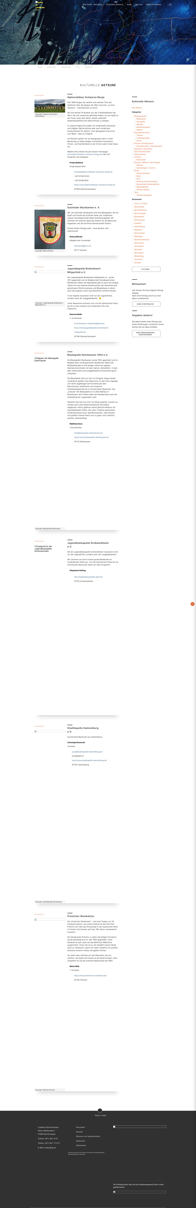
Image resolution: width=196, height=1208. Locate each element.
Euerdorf (138, 223)
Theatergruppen (143, 138)
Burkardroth (139, 216)
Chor (138, 179)
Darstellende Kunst (142, 132)
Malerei (139, 130)
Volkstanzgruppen (144, 195)
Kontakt (79, 1132)
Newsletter (80, 1127)
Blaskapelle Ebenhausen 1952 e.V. (87, 354)
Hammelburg (139, 226)
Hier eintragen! (145, 304)
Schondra (138, 259)
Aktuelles (98, 4)
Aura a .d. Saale (140, 203)
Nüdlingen (138, 236)
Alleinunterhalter (143, 173)
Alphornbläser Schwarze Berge (86, 97)
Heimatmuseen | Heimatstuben (149, 146)
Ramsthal (138, 249)
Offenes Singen (142, 189)
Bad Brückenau (140, 210)
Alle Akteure (137, 108)
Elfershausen (139, 220)
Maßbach (138, 230)
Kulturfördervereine (142, 151)
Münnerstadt (139, 233)
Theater (139, 135)
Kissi (129, 4)
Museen (139, 165)
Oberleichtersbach (141, 239)
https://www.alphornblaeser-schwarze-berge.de (94, 185)
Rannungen (138, 253)
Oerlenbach (139, 246)
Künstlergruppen (143, 127)
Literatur (137, 157)
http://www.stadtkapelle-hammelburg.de (89, 760)
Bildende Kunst (140, 116)
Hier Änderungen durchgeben (145, 334)
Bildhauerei (141, 119)
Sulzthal (137, 262)
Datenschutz (81, 1145)
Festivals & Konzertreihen (146, 181)
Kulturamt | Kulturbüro (143, 149)
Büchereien (141, 160)
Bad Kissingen (140, 213)
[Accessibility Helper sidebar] (193, 604)
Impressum (80, 1141)
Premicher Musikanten (80, 916)
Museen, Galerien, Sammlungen (147, 162)
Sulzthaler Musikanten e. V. (83, 207)
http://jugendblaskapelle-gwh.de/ (88, 577)
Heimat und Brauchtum (143, 143)
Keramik (139, 124)
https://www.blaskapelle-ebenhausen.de (91, 437)
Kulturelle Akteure (114, 4)
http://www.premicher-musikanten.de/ (90, 975)
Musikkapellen (39, 95)
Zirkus (139, 141)
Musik (136, 170)
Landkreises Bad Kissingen (94, 1152)
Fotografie (140, 121)
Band (138, 176)
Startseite (87, 4)
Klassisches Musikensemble (147, 184)
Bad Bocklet (139, 207)
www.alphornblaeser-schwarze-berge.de (84, 154)
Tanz (136, 192)
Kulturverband (140, 154)
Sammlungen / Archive (145, 168)
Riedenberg (139, 256)
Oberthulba (139, 243)
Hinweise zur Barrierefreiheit (88, 1136)
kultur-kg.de (75, 1152)
